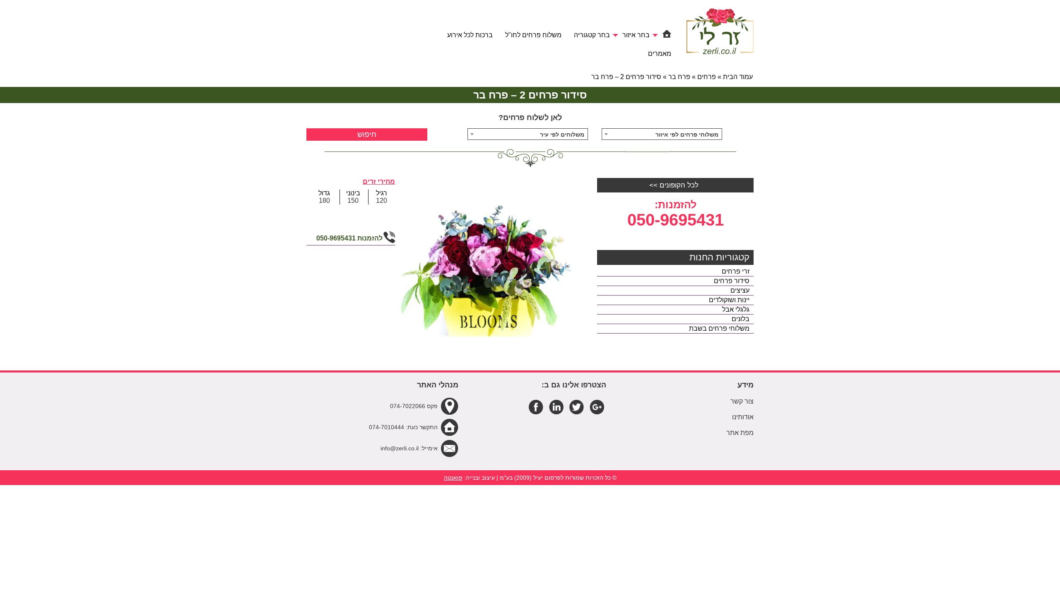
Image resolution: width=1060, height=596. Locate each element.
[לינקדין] (556, 406)
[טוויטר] (576, 406)
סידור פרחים (731, 280)
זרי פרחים (735, 271)
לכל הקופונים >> (674, 185)
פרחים (706, 76)
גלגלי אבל (735, 309)
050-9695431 (675, 220)
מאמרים (659, 53)
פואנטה (453, 477)
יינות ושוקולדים (729, 299)
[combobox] (662, 134)
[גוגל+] (597, 406)
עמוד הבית (738, 76)
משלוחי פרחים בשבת (719, 328)
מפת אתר (740, 432)
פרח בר (679, 76)
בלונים (740, 318)
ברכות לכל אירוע (470, 34)
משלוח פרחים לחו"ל (533, 34)
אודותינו (743, 417)
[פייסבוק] (536, 406)
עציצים (739, 290)
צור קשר (742, 401)
